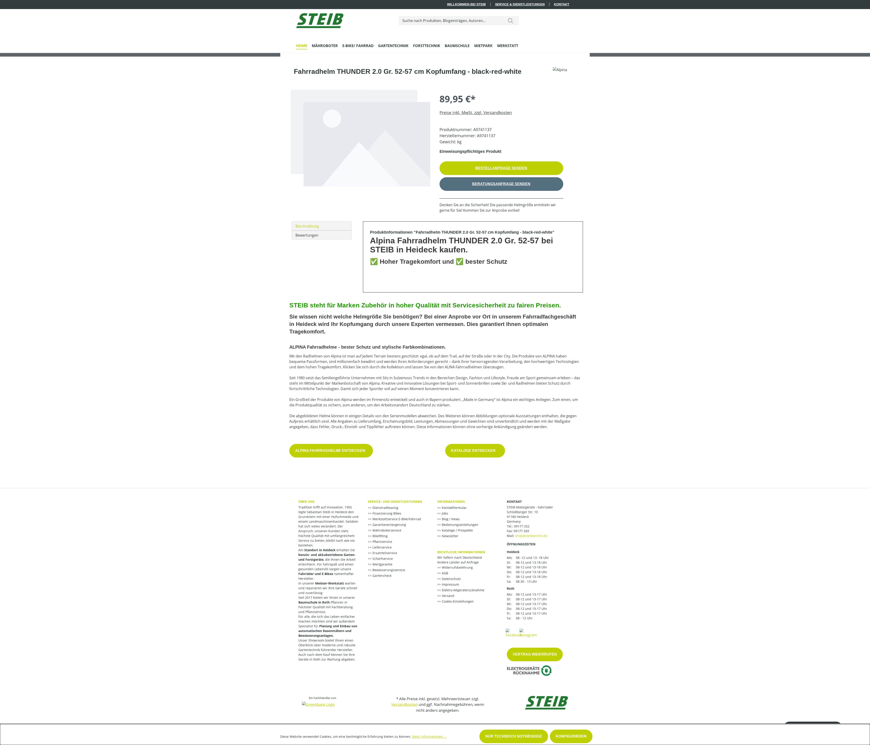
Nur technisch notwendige (513, 736)
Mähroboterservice (386, 530)
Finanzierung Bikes (386, 513)
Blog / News (450, 519)
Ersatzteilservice (384, 553)
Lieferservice (382, 547)
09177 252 (521, 526)
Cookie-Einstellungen (457, 601)
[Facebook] (514, 632)
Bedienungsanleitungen (459, 524)
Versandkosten (404, 704)
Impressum (450, 584)
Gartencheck (382, 575)
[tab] (322, 225)
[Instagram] (528, 632)
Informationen (451, 501)
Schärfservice (382, 558)
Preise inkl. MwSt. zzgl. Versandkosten (476, 112)
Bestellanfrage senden (501, 168)
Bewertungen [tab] (306, 235)
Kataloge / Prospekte (457, 530)
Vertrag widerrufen (535, 654)
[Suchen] (511, 20)
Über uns (306, 501)
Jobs (444, 513)
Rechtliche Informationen (461, 552)
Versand (447, 596)
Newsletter (449, 536)
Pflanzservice (382, 541)
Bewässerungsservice (388, 570)
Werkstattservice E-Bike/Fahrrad (396, 519)
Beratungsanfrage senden (501, 184)
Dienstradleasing (385, 507)
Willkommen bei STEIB (466, 4)
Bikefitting (380, 536)
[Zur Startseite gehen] (319, 19)
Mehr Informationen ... (429, 736)
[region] (360, 151)
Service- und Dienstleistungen (395, 501)
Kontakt (561, 4)
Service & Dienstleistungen (520, 4)
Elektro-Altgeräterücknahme (462, 590)
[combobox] (451, 20)
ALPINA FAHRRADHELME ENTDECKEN (331, 451)
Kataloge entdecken (475, 451)
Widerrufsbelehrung (457, 567)
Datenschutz (451, 579)
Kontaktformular (454, 507)
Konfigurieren (571, 736)
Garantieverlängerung (389, 524)
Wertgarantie (382, 564)
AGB (444, 573)
